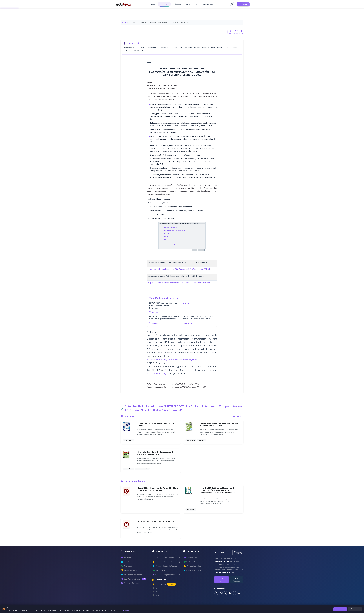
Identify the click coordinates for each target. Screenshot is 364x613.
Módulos (127, 562)
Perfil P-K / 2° (166, 233)
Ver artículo (154, 312)
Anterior (195, 250)
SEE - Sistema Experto (134, 579)
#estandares (128, 440)
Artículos (126, 22)
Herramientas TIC (131, 570)
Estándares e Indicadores (169, 227)
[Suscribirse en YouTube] (225, 593)
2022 (157, 588)
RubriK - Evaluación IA (163, 562)
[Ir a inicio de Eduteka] (123, 4)
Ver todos (237, 416)
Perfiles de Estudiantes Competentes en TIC (175, 230)
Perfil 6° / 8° (165, 239)
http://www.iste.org (156, 373)
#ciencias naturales (142, 469)
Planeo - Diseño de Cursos (166, 566)
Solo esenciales (355, 609)
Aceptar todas (340, 609)
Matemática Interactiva (132, 574)
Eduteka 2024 (164, 584)
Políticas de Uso (192, 562)
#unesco (201, 440)
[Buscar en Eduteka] (232, 4)
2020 (157, 595)
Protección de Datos (195, 566)
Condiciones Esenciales (169, 245)
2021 (156, 592)
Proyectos (128, 566)
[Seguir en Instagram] (221, 593)
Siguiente (201, 250)
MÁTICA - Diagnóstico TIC (165, 574)
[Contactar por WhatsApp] (239, 593)
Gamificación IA (162, 570)
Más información (124, 610)
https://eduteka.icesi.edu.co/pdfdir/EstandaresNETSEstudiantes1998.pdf (179, 283)
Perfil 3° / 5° (165, 236)
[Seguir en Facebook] (216, 593)
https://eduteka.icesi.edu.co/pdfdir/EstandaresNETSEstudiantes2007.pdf (179, 269)
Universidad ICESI (193, 570)
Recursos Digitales (131, 583)
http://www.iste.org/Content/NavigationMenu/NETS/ (172, 359)
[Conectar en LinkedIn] (230, 593)
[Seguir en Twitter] (234, 593)
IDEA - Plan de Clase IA (165, 558)
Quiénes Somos (193, 558)
